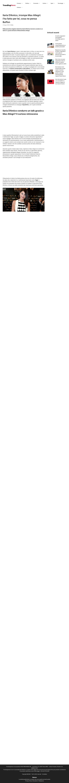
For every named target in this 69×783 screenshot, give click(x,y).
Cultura (44, 3)
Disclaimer (35, 781)
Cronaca (19, 3)
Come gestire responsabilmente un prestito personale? (60, 45)
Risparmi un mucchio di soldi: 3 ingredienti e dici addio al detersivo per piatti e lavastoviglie (60, 53)
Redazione (41, 781)
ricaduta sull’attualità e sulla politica (19, 68)
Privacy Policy (28, 781)
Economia (35, 3)
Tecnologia (60, 3)
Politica (27, 3)
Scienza (19, 7)
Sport (52, 3)
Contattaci (44, 774)
